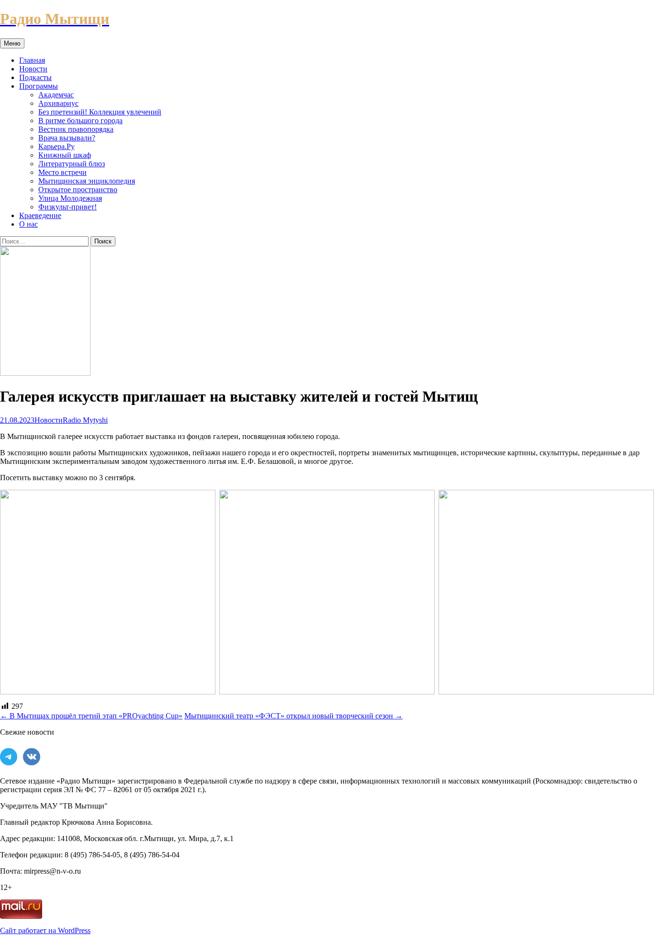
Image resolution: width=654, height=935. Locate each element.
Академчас (56, 95)
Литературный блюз (71, 164)
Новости (33, 69)
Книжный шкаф (64, 155)
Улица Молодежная (70, 198)
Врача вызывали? (66, 138)
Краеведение (40, 215)
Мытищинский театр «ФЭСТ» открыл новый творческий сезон (293, 716)
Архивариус (58, 103)
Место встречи (62, 172)
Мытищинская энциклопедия (86, 181)
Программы (38, 86)
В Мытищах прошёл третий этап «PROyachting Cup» (91, 716)
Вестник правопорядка (75, 129)
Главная (32, 60)
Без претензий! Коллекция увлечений (99, 112)
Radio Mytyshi (85, 420)
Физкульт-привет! (67, 207)
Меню (12, 43)
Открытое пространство (77, 189)
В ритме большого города (80, 120)
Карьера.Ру (56, 146)
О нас (28, 224)
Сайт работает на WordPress (45, 930)
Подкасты (35, 77)
